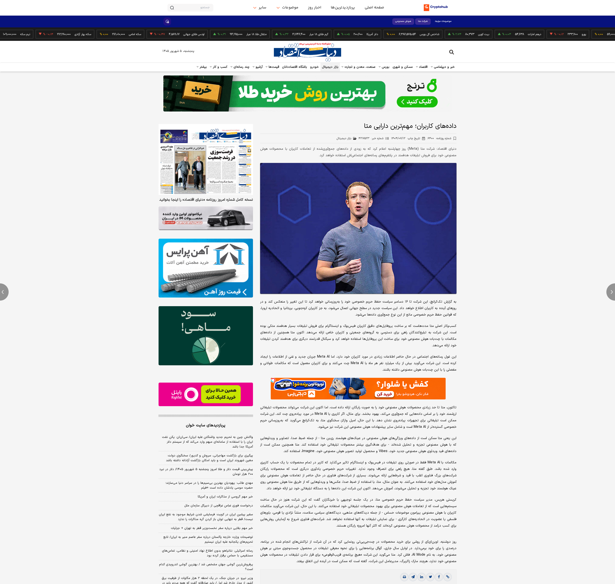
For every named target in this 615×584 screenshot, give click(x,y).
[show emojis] (167, 21)
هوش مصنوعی (403, 21)
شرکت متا (423, 21)
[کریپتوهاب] (436, 7)
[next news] (610, 292)
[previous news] (4, 292)
